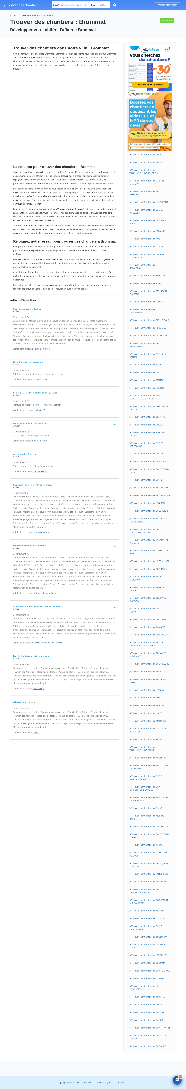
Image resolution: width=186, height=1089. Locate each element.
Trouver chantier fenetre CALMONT (148, 372)
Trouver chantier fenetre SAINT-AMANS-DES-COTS (145, 777)
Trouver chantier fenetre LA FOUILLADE (150, 561)
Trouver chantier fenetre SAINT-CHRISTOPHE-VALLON (145, 531)
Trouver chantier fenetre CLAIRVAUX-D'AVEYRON (148, 599)
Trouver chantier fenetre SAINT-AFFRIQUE (145, 193)
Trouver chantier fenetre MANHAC (148, 996)
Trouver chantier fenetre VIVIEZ (146, 479)
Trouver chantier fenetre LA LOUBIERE (149, 510)
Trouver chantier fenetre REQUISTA (148, 327)
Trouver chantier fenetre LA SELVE (147, 978)
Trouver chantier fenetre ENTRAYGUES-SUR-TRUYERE (149, 520)
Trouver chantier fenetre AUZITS (147, 697)
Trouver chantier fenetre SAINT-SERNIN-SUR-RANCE (145, 891)
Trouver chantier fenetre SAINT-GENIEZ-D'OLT (145, 345)
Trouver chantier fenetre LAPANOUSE (149, 826)
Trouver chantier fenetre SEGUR (146, 1004)
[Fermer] (176, 1035)
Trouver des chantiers (22, 5)
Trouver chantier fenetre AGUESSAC (148, 757)
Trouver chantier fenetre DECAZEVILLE (149, 202)
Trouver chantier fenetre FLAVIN (147, 301)
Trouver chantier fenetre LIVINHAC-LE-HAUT (149, 552)
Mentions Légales (104, 1082)
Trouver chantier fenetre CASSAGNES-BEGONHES (148, 730)
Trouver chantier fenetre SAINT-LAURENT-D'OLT (145, 927)
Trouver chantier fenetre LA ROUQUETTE (143, 988)
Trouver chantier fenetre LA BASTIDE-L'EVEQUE (148, 854)
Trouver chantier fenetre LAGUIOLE (148, 503)
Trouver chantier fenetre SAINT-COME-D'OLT (149, 471)
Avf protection (40, 471)
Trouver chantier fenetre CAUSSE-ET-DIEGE (148, 946)
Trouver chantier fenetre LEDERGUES (149, 955)
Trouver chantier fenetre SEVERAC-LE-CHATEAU (148, 292)
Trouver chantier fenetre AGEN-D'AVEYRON (145, 578)
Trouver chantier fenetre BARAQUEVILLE (142, 266)
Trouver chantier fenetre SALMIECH (148, 881)
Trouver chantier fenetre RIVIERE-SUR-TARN (149, 681)
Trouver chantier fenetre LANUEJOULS (149, 873)
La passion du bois (42, 532)
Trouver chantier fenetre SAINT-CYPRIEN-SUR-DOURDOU (145, 788)
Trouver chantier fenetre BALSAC (147, 1020)
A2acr (36, 732)
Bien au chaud (40, 440)
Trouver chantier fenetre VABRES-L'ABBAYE (146, 589)
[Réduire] (170, 1035)
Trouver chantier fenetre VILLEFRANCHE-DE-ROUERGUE (144, 171)
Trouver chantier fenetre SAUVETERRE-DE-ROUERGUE (149, 799)
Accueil (13, 15)
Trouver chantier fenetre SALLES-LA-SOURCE (148, 355)
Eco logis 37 (39, 410)
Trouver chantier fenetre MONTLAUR (149, 910)
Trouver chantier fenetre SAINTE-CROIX (150, 970)
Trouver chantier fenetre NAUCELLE (148, 364)
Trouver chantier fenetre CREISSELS (148, 461)
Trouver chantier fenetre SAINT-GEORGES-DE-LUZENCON (145, 397)
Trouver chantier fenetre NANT (146, 713)
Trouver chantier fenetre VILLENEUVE (149, 335)
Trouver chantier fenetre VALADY (147, 453)
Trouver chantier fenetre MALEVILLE (148, 721)
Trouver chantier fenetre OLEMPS (147, 246)
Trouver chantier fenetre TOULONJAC (149, 936)
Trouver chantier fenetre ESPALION (148, 231)
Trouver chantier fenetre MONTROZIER (150, 487)
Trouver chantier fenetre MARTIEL (147, 705)
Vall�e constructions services (47, 642)
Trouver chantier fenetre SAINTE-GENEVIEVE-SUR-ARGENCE (146, 644)
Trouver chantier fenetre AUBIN (146, 238)
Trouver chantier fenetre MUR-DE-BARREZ (147, 817)
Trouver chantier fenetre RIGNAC (147, 380)
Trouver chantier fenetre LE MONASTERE (143, 311)
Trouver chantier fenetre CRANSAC (148, 416)
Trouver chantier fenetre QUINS (146, 808)
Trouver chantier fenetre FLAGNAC (148, 690)
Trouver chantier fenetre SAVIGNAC (148, 1012)
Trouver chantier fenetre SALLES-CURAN (146, 610)
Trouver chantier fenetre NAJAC (146, 844)
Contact (120, 1082)
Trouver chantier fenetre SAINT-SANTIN (150, 1027)
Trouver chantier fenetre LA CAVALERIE (150, 663)
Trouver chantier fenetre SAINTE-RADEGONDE (146, 444)
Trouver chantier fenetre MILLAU (147, 162)
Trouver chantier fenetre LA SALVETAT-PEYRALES (149, 541)
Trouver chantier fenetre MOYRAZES (149, 569)
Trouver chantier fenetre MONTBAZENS (150, 495)
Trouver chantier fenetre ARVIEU (147, 739)
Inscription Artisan (168, 4)
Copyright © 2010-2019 (68, 1082)
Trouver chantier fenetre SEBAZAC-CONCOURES (147, 256)
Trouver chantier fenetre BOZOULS (148, 275)
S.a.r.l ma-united (41, 348)
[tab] (64, 310)
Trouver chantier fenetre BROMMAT (148, 962)
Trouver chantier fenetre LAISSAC (147, 424)
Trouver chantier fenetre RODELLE (148, 671)
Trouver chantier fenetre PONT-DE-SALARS (147, 434)
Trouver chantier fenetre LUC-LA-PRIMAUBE (146, 211)
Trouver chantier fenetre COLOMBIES (149, 619)
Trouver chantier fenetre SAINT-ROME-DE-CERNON (149, 767)
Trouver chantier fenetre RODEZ (147, 154)
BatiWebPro (159, 1071)
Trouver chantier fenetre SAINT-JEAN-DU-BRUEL (148, 865)
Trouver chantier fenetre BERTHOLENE (150, 634)
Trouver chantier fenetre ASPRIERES (148, 918)
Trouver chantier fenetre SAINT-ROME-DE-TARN (149, 836)
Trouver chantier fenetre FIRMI (146, 283)
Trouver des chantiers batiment (37, 15)
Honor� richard (41, 379)
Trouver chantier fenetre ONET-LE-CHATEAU (147, 182)
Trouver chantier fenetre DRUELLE (147, 388)
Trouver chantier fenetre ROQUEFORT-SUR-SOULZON (149, 901)
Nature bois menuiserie (45, 593)
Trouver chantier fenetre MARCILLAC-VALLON (148, 408)
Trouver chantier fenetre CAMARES (148, 627)
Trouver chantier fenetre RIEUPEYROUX (150, 320)
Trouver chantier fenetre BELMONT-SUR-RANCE (147, 655)
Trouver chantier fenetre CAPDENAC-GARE (148, 222)
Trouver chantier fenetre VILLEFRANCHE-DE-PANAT (142, 748)
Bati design (38, 688)
